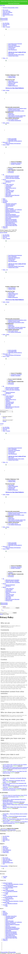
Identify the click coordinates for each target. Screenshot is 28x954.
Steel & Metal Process (10, 223)
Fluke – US (5, 58)
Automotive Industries (10, 204)
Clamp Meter (8, 192)
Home (4, 198)
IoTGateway (8, 181)
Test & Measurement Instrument (15, 43)
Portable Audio (6, 902)
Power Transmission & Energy (12, 216)
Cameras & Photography (8, 885)
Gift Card (5, 25)
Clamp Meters (11, 80)
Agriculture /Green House (11, 203)
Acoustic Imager (9, 185)
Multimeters (10, 113)
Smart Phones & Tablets (8, 887)
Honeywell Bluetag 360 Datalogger (13, 143)
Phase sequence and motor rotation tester (17, 115)
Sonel (6, 889)
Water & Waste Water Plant (11, 225)
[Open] (0, 425)
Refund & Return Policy (8, 14)
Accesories (5, 904)
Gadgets (4, 895)
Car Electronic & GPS (7, 897)
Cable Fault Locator (9, 190)
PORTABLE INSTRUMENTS (15, 141)
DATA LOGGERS (12, 138)
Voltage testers (11, 114)
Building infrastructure (13, 85)
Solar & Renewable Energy (11, 221)
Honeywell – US (6, 142)
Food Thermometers (12, 49)
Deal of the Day (6, 24)
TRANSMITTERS (12, 139)
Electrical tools (11, 84)
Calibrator (7, 189)
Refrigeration (8, 218)
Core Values (5, 848)
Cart (4, 16)
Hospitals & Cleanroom (10, 210)
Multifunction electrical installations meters (17, 108)
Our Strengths (6, 851)
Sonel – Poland (6, 90)
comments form (22, 634)
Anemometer (8, 186)
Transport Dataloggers (10, 180)
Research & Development (11, 219)
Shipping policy (6, 13)
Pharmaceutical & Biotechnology (12, 215)
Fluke (6, 893)
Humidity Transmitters (15, 164)
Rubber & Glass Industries (11, 220)
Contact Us (5, 227)
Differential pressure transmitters (12, 175)
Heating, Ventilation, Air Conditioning (13, 209)
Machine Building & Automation (12, 212)
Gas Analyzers (11, 48)
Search (4, 606)
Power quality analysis (13, 119)
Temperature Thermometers (14, 46)
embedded (23, 707)
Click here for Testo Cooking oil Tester (17, 52)
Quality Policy (6, 852)
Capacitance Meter (9, 191)
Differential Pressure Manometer (12, 195)
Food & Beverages (9, 208)
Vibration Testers (11, 77)
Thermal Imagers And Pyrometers (15, 116)
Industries (5, 202)
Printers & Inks (6, 899)
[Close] (1, 425)
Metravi (4, 183)
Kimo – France (6, 122)
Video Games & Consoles (8, 890)
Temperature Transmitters (16, 162)
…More (4, 877)
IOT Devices (11, 172)
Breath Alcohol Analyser (10, 188)
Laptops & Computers (7, 883)
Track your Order (6, 11)
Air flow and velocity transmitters (12, 178)
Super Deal (5, 226)
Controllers (10, 168)
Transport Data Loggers (13, 55)
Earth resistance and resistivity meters (16, 110)
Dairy (6, 207)
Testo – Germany (6, 26)
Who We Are (5, 847)
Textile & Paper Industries (11, 224)
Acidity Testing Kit (9, 184)
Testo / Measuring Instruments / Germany (14, 884)
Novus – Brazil (6, 144)
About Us (5, 200)
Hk (3, 174)
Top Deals (5, 876)
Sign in (4, 417)
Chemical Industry (9, 206)
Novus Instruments (9, 898)
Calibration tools (11, 83)
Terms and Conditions (7, 12)
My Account (5, 9)
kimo (6, 906)
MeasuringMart (4, 866)
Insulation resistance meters (14, 109)
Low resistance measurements (14, 120)
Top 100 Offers (6, 23)
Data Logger (8, 194)
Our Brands (5, 201)
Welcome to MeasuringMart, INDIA (10, 7)
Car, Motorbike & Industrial (11, 886)
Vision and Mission (7, 850)
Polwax (4, 179)
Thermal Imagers (11, 47)
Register (4, 421)
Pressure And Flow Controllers (12, 177)
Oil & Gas (7, 213)
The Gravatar (19, 641)
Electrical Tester (8, 196)
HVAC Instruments (12, 44)
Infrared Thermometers (13, 82)
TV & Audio (5, 892)
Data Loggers (11, 53)
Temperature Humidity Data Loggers (16, 54)
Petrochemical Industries (10, 214)
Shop (4, 841)
